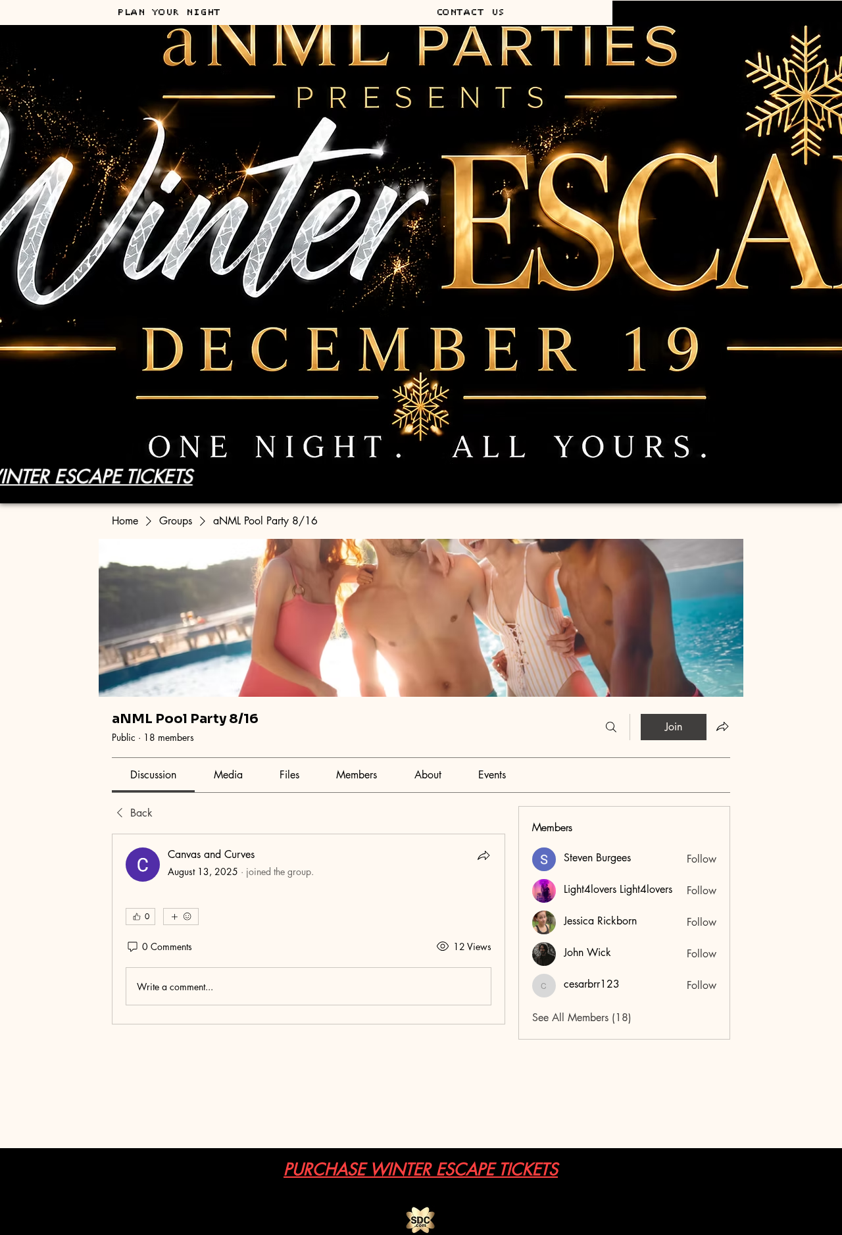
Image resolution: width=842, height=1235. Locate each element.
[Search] (611, 727)
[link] (153, 775)
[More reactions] (181, 916)
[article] (308, 929)
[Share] (483, 855)
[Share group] (722, 726)
